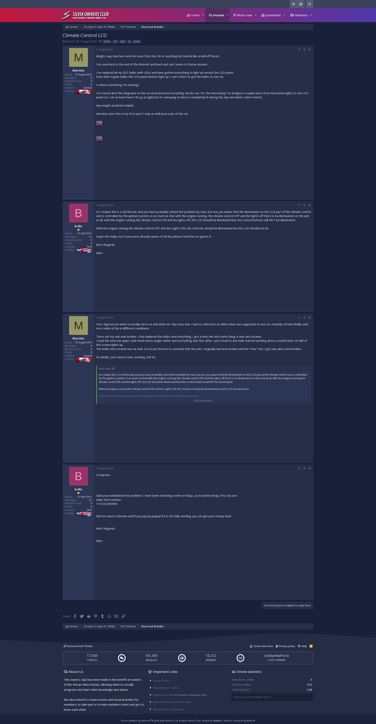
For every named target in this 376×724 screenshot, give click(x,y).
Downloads (273, 15)
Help (304, 646)
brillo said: (105, 368)
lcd (115, 41)
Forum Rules (161, 680)
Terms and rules (263, 646)
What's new (244, 15)
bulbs (107, 41)
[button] (203, 15)
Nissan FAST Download (168, 709)
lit (129, 41)
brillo (78, 226)
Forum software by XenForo (149, 720)
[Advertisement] (203, 170)
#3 (309, 317)
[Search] (309, 4)
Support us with (180, 695)
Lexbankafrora (276, 655)
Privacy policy (287, 646)
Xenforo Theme (239, 720)
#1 (309, 49)
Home (195, 15)
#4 (309, 468)
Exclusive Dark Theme (79, 646)
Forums (218, 15)
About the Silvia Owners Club (172, 702)
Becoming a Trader (166, 688)
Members (301, 15)
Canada (87, 87)
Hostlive (217, 720)
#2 (309, 205)
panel (137, 41)
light (122, 41)
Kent (89, 246)
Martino (70, 41)
